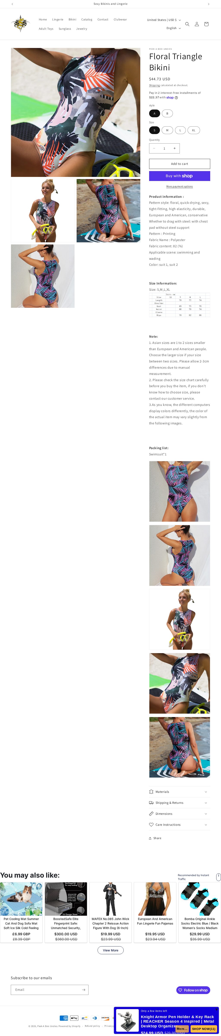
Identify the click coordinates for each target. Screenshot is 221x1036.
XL (194, 130)
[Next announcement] (208, 4)
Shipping (154, 85)
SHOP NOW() (205, 1029)
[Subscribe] (83, 990)
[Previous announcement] (12, 4)
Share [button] (157, 838)
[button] (187, 24)
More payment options (179, 186)
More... (183, 1028)
